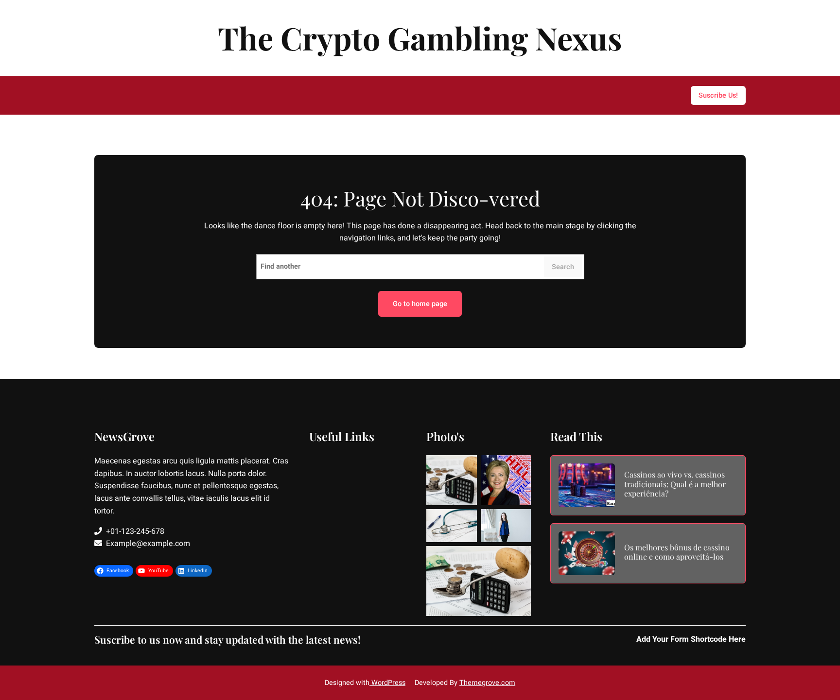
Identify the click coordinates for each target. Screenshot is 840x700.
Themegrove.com (487, 683)
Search (563, 267)
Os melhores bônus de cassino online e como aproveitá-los (677, 552)
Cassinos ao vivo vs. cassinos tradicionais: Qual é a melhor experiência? (675, 484)
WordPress (387, 683)
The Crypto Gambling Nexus (420, 37)
